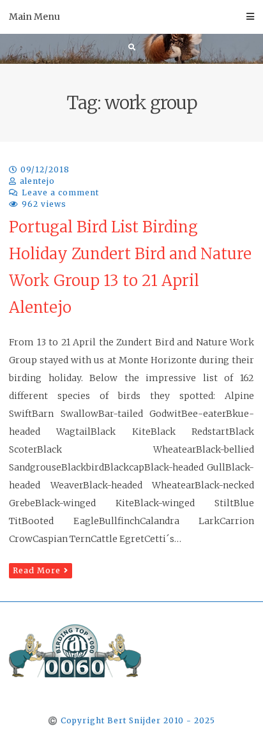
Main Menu (34, 16)
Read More (37, 570)
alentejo (37, 181)
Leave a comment (60, 192)
